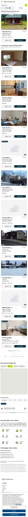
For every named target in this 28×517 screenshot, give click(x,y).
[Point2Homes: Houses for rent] (9, 2)
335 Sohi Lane (5, 249)
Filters (8, 7)
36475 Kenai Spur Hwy (7, 219)
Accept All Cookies (14, 514)
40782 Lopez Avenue (6, 129)
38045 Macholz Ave (6, 33)
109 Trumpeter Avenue (7, 159)
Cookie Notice (18, 504)
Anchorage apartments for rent (7, 455)
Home (5, 356)
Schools (4, 366)
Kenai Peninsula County (14, 356)
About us (4, 485)
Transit (11, 366)
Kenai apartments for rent (6, 452)
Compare (24, 67)
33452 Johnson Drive (7, 69)
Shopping (23, 366)
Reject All (14, 510)
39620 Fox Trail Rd (6, 309)
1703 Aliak (4, 279)
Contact (3, 487)
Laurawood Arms (6, 339)
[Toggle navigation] (2, 2)
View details (20, 40)
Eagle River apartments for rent (7, 457)
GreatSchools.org (13, 412)
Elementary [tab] (3, 403)
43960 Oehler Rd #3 (6, 99)
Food (17, 366)
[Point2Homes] (7, 479)
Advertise (4, 488)
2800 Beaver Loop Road (7, 189)
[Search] (26, 5)
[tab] (4, 400)
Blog (3, 490)
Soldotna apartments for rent (7, 454)
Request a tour (8, 40)
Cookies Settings (14, 507)
